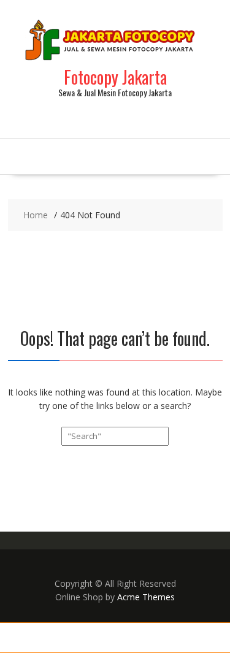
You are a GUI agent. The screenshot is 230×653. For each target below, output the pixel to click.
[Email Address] (134, 637)
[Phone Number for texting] (58, 637)
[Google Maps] (172, 637)
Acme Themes (146, 597)
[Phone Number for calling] (19, 637)
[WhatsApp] (96, 637)
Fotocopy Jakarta (115, 77)
